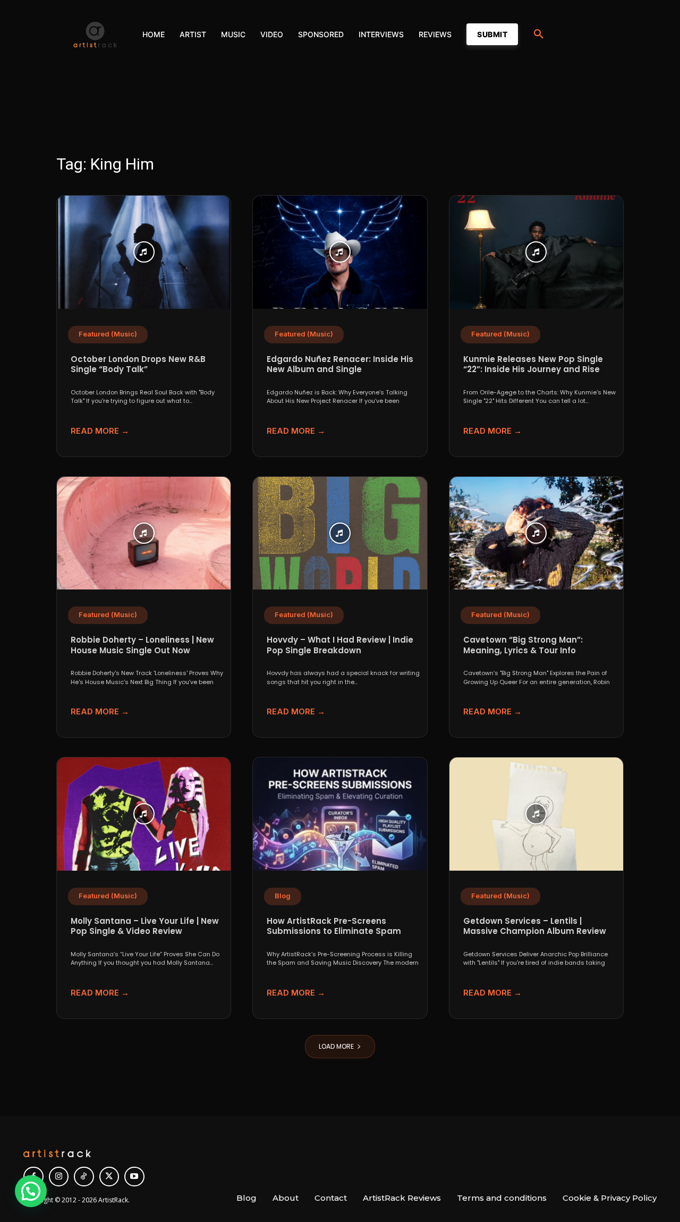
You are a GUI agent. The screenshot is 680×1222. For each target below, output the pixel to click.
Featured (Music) (108, 334)
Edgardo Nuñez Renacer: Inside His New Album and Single (340, 364)
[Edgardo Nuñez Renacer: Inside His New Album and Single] (340, 252)
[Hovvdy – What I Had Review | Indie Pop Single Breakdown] (340, 533)
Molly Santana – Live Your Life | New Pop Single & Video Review (145, 926)
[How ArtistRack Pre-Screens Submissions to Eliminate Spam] (340, 814)
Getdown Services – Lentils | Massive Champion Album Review (534, 926)
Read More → (100, 431)
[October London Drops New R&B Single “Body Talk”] (144, 252)
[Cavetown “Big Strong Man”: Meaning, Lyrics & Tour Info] (536, 533)
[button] (538, 34)
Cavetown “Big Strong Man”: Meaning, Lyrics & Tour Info (523, 645)
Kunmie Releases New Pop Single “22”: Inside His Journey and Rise (533, 364)
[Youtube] (134, 1177)
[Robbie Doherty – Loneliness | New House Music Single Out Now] (144, 533)
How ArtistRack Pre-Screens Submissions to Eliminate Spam (334, 926)
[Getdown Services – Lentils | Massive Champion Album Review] (536, 814)
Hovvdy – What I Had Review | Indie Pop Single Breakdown (340, 645)
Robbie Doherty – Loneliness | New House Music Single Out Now (142, 645)
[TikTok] (84, 1177)
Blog (283, 896)
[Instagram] (59, 1177)
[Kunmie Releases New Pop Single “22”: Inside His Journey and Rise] (536, 252)
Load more (336, 1046)
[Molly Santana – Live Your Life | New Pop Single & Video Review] (144, 814)
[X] (109, 1177)
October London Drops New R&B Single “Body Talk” (138, 364)
